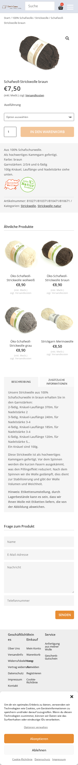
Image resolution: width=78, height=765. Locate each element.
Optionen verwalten (36, 727)
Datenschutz (42, 759)
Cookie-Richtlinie (22, 759)
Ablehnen (39, 750)
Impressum (59, 759)
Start (7, 18)
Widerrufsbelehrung (20, 661)
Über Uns (14, 648)
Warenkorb (33, 654)
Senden (65, 615)
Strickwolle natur (49, 206)
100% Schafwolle (22, 18)
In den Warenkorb (47, 131)
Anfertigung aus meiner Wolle (52, 646)
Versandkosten (34, 95)
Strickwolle (41, 18)
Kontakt (13, 686)
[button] (72, 697)
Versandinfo (15, 654)
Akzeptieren (39, 739)
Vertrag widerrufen (19, 667)
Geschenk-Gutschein (51, 657)
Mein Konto (33, 648)
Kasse (29, 661)
